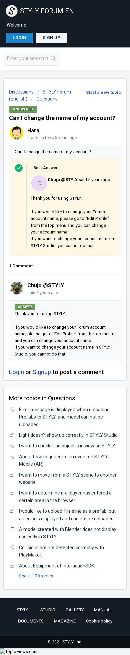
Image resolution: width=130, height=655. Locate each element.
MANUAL (103, 609)
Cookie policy (99, 621)
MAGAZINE (65, 621)
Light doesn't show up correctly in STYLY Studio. (69, 435)
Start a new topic (103, 92)
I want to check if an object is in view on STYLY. (67, 445)
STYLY (22, 609)
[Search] (53, 58)
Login (16, 371)
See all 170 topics (36, 575)
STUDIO (47, 609)
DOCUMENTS (31, 621)
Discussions (21, 92)
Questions (47, 98)
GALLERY (75, 609)
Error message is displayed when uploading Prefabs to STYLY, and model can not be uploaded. (64, 417)
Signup (42, 371)
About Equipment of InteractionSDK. (57, 565)
